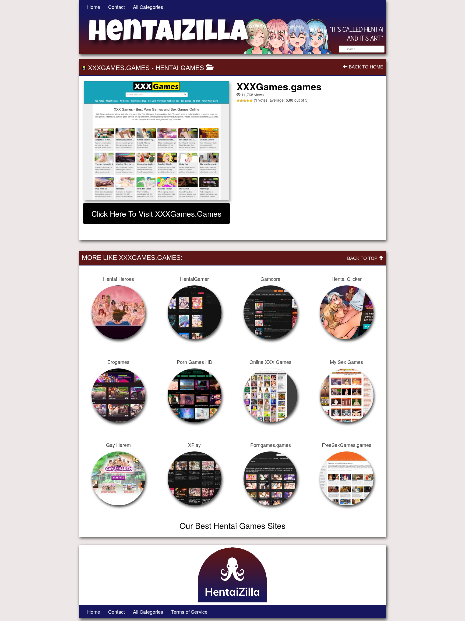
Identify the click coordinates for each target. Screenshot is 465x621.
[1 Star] (238, 100)
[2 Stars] (241, 100)
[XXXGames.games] (156, 140)
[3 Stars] (244, 100)
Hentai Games (180, 67)
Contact (116, 6)
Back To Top (363, 258)
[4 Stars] (247, 100)
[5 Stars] (251, 100)
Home (93, 6)
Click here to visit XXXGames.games (156, 213)
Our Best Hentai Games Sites (232, 525)
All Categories (148, 6)
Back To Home (365, 67)
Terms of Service (189, 611)
